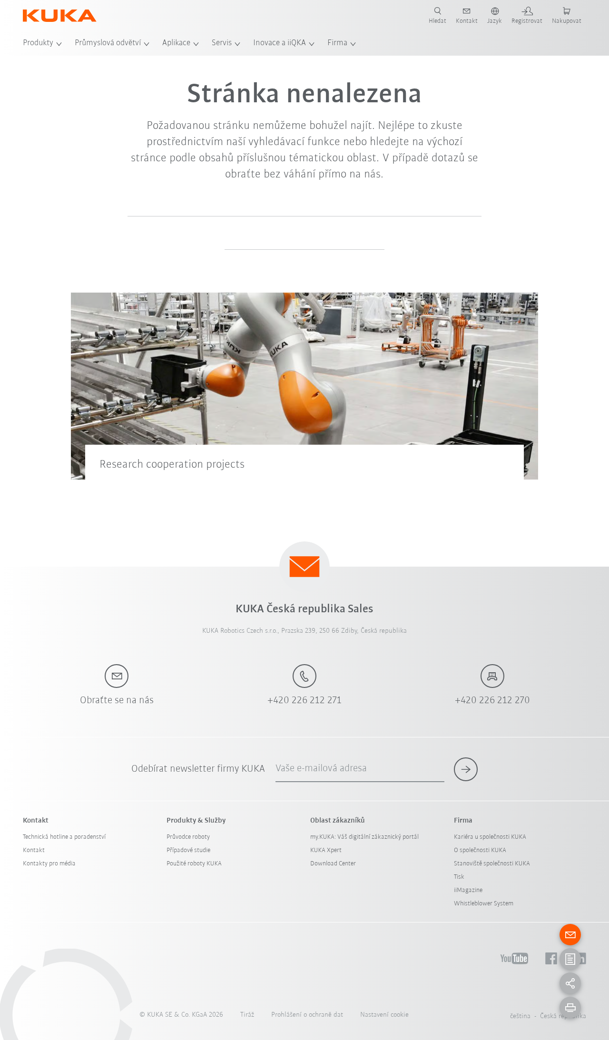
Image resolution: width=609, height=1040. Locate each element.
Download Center (333, 863)
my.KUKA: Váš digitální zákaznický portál (364, 837)
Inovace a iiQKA (279, 43)
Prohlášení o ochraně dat (307, 1015)
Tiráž (247, 1015)
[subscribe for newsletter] (466, 769)
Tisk (459, 877)
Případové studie (188, 850)
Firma (337, 43)
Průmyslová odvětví (108, 43)
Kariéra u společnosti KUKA (490, 837)
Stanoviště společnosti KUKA (492, 863)
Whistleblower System (483, 903)
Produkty (38, 43)
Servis (222, 43)
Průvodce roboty (188, 837)
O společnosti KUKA (480, 850)
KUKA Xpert (326, 850)
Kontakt (34, 850)
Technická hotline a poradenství (64, 837)
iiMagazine (468, 890)
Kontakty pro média (49, 863)
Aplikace (176, 43)
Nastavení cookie (384, 1015)
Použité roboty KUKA (194, 863)
